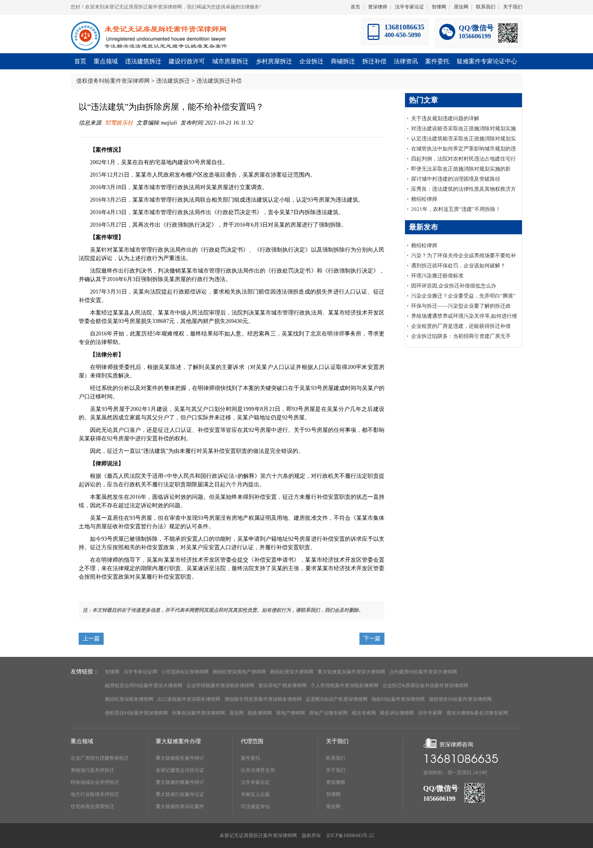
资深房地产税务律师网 (282, 685)
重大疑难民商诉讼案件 (180, 806)
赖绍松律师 (424, 199)
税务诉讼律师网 (397, 713)
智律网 (439, 7)
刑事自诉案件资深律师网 (198, 713)
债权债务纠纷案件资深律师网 (113, 81)
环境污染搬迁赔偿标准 (437, 276)
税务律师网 (260, 713)
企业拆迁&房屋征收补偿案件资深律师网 (425, 685)
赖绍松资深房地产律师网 (239, 672)
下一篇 (371, 638)
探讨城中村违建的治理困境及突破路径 (455, 179)
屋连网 (461, 7)
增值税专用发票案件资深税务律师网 (263, 699)
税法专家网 (364, 713)
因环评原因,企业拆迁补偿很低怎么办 (453, 286)
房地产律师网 (290, 713)
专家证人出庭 (255, 794)
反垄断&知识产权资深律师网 (336, 699)
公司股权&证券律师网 (185, 672)
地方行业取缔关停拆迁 (95, 794)
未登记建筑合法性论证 (180, 770)
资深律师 (377, 7)
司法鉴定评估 (255, 806)
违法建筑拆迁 (173, 81)
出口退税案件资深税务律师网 (188, 699)
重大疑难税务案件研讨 (180, 758)
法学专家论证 (409, 7)
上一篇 (91, 638)
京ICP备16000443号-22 (350, 835)
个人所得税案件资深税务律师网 (344, 685)
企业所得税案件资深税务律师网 (220, 685)
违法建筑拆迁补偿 (219, 81)
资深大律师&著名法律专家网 (477, 713)
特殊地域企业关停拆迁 (95, 782)
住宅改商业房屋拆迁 (92, 806)
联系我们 (485, 7)
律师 (339, 334)
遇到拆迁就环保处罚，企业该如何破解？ (458, 266)
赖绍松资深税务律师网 (129, 699)
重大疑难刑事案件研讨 (180, 782)
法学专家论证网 (140, 672)
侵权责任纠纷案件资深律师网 (136, 713)
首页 (355, 7)
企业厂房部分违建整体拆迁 (100, 758)
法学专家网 (430, 713)
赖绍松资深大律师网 (291, 672)
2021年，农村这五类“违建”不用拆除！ (456, 209)
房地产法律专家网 (328, 713)
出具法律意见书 (258, 770)
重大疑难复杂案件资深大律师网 (351, 672)
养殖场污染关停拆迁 (92, 770)
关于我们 (512, 7)
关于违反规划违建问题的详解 (445, 118)
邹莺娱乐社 (118, 123)
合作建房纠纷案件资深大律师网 (423, 672)
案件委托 (250, 758)
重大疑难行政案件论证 (180, 794)
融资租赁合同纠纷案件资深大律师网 (143, 685)
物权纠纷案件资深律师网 (398, 699)
